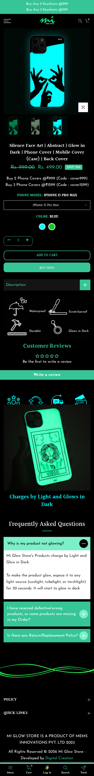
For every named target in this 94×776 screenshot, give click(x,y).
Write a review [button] (47, 375)
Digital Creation (59, 758)
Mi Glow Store (71, 752)
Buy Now (47, 268)
